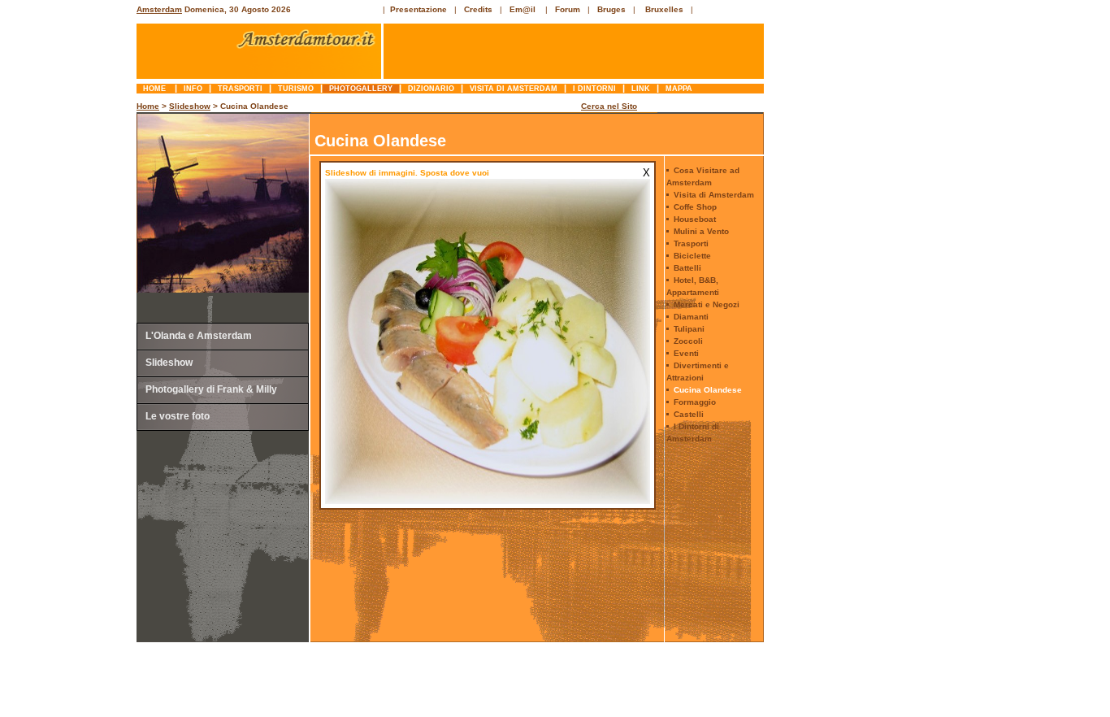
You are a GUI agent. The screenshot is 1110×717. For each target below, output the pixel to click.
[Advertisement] (70, 345)
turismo (295, 89)
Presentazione (418, 9)
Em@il (522, 9)
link (641, 89)
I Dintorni (594, 89)
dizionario (431, 89)
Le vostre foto (177, 416)
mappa (679, 89)
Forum (567, 9)
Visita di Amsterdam (513, 89)
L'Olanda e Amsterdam (198, 335)
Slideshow (189, 106)
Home (156, 89)
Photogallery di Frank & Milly (211, 389)
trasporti (240, 89)
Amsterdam (159, 9)
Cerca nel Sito (609, 106)
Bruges (611, 9)
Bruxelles (664, 9)
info (193, 89)
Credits (478, 9)
